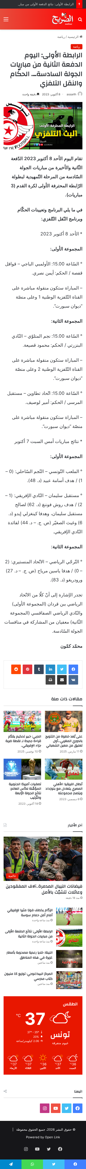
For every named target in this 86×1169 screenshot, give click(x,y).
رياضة (61, 37)
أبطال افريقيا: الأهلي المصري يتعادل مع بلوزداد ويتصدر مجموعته (63, 788)
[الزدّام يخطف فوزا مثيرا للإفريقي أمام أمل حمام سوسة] (69, 916)
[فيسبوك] (73, 669)
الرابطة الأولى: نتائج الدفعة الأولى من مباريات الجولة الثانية (29, 934)
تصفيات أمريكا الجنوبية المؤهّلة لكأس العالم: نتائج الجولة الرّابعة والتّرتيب (25, 791)
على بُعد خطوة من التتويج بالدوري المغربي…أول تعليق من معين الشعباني (63, 741)
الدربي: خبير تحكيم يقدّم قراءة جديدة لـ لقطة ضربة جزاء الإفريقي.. (23, 741)
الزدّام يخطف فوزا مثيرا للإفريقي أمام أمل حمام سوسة (30, 913)
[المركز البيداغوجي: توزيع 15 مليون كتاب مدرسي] (69, 980)
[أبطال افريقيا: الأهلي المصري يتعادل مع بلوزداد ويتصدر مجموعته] (63, 769)
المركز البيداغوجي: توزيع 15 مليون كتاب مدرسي (28, 976)
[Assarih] (63, 19)
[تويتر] (62, 669)
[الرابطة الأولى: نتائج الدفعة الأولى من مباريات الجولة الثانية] (69, 938)
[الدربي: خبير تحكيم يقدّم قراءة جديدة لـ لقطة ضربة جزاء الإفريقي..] (22, 721)
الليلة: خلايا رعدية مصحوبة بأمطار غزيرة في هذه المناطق (29, 955)
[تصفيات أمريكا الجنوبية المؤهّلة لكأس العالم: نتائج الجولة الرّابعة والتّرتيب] (22, 769)
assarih (71, 94)
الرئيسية (74, 37)
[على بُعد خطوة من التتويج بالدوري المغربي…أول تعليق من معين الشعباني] (63, 721)
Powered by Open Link (43, 1137)
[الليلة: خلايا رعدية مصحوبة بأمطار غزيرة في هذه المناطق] (69, 959)
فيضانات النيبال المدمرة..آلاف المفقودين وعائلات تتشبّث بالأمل (44, 889)
